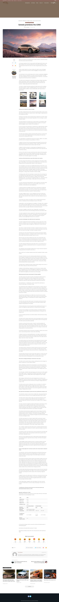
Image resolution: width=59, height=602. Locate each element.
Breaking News (33, 577)
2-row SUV (5, 575)
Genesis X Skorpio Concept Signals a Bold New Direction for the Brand (36, 580)
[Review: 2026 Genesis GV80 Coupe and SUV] (23, 574)
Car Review (5, 576)
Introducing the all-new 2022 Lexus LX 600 (14, 77)
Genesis (27, 22)
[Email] (15, 65)
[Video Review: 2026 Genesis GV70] (50, 574)
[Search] (55, 2)
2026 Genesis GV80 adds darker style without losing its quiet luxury (9, 580)
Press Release (31, 22)
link (22, 65)
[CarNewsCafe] (5, 2)
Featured (9, 576)
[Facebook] (54, 0)
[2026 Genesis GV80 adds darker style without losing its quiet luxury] (9, 574)
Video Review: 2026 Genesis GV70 (50, 580)
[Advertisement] (29, 11)
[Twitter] (55, 0)
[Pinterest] (13, 65)
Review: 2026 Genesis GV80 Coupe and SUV (22, 580)
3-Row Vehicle (10, 575)
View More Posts (44, 552)
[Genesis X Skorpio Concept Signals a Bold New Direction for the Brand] (36, 574)
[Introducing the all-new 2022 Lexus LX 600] (14, 72)
